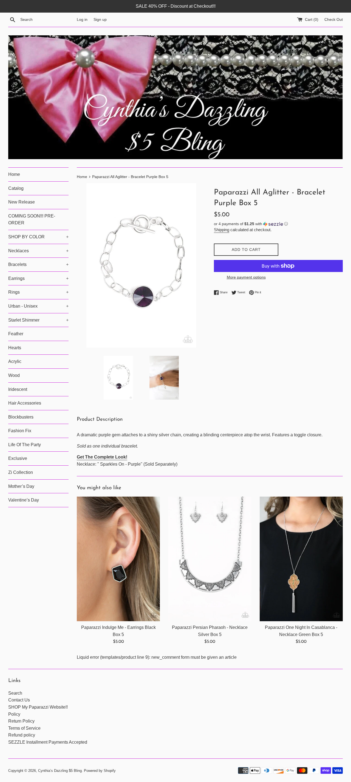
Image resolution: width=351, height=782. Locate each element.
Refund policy (21, 735)
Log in (82, 19)
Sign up (100, 19)
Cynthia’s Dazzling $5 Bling (60, 771)
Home (14, 174)
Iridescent (17, 389)
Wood (14, 375)
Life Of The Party (24, 444)
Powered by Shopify (100, 771)
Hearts (14, 347)
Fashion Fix (19, 430)
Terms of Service (24, 728)
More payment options (246, 277)
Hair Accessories (24, 403)
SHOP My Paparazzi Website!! (38, 707)
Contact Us (19, 700)
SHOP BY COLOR (38, 236)
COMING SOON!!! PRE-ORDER (31, 219)
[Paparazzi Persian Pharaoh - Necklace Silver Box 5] (209, 559)
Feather (15, 333)
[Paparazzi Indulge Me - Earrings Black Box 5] (118, 559)
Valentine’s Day (23, 500)
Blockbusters (20, 417)
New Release (21, 202)
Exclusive (17, 458)
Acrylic (14, 361)
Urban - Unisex (38, 306)
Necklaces (38, 250)
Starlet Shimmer (38, 320)
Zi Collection (20, 472)
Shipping (221, 229)
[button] (278, 224)
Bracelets (38, 264)
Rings (38, 292)
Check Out (333, 19)
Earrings (38, 278)
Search (15, 693)
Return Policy (21, 721)
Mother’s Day (21, 486)
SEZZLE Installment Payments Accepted (47, 742)
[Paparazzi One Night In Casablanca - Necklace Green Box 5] (301, 559)
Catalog (16, 188)
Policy (14, 714)
